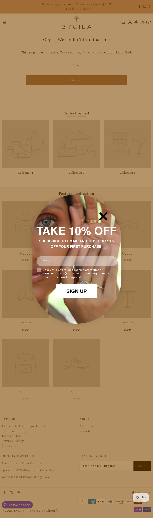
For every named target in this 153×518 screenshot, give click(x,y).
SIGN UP (76, 291)
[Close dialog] (103, 216)
